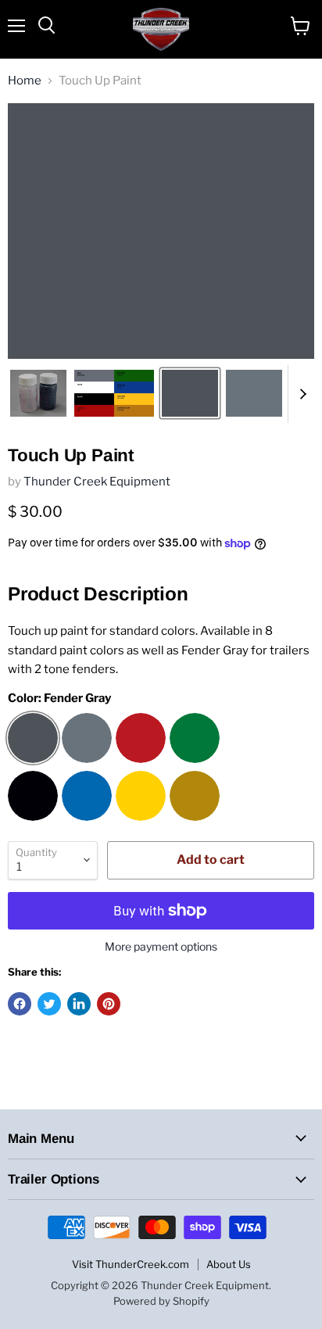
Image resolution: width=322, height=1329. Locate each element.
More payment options (161, 946)
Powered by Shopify (161, 1301)
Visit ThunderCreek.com (130, 1264)
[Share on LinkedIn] (79, 1004)
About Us (228, 1264)
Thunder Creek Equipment (96, 482)
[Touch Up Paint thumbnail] (38, 393)
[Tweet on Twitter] (49, 1004)
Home (24, 81)
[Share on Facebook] (19, 1004)
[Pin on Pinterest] (108, 1004)
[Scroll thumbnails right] (300, 394)
